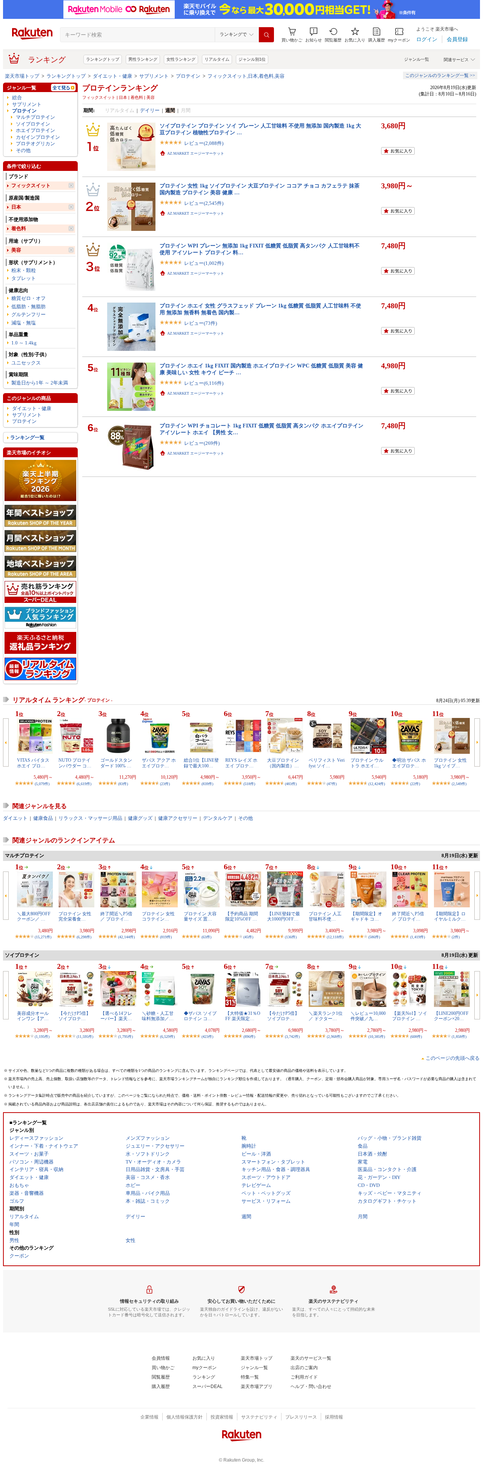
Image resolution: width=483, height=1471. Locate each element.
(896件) (249, 1036)
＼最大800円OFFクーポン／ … (34, 916)
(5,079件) (42, 784)
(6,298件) (84, 937)
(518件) (249, 784)
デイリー (150, 110)
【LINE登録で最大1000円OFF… (283, 916)
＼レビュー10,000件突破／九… (368, 1016)
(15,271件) (43, 937)
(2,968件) (334, 1036)
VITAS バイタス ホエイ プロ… (33, 763)
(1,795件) (125, 1036)
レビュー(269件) (202, 443)
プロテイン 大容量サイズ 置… (200, 916)
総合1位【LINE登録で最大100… (201, 763)
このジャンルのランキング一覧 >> (440, 75)
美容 (16, 250)
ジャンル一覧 (416, 59)
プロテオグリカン (35, 143)
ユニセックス (26, 363)
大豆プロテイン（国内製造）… (283, 763)
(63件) (206, 937)
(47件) (332, 784)
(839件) (207, 784)
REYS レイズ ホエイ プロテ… (241, 763)
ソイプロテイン (33, 124)
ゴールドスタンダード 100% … (116, 763)
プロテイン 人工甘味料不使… (325, 916)
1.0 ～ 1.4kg (24, 343)
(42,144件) (126, 937)
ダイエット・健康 (112, 76)
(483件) (291, 784)
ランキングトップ (102, 59)
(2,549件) (459, 784)
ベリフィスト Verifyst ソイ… (327, 763)
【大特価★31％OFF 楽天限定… (242, 1016)
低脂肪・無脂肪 (28, 306)
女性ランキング (180, 59)
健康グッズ (140, 818)
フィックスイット (31, 185)
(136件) (291, 937)
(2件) (456, 937)
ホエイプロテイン (35, 130)
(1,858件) (459, 1036)
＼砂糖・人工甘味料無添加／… (158, 1016)
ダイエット (15, 818)
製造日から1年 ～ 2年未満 (39, 383)
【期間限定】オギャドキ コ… (366, 916)
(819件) (166, 937)
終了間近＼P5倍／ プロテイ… (116, 916)
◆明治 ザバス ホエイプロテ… (409, 763)
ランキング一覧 (27, 437)
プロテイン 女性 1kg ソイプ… (450, 763)
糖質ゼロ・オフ (28, 298)
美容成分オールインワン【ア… (33, 1016)
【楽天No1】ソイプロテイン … (409, 1016)
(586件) (374, 937)
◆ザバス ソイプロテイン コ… (200, 1016)
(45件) (248, 937)
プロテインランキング (120, 88)
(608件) (416, 1036)
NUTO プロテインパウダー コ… (74, 763)
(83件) (123, 784)
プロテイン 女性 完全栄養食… (74, 916)
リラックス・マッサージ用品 (90, 818)
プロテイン (188, 76)
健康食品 (43, 818)
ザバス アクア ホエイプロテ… (159, 763)
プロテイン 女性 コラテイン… (158, 916)
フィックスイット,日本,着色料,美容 (246, 76)
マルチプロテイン (35, 117)
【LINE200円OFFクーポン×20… (451, 1016)
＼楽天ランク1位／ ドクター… (326, 1016)
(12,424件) (376, 784)
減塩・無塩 (23, 323)
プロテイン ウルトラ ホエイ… (367, 763)
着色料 (18, 228)
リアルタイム (217, 59)
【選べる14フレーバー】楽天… (116, 1016)
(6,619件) (84, 784)
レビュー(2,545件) (203, 203)
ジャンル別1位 (252, 59)
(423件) (207, 1036)
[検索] (266, 34)
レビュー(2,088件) (203, 143)
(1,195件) (42, 1036)
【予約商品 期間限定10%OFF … (241, 916)
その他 (23, 150)
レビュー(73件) (200, 323)
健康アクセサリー (177, 818)
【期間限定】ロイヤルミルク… (450, 916)
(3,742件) (292, 1036)
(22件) (415, 784)
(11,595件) (85, 1036)
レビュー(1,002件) (203, 263)
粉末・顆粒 (23, 270)
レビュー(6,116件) (203, 383)
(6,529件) (167, 1036)
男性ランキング (142, 59)
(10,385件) (376, 1036)
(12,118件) (335, 937)
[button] (313, 35)
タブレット (23, 278)
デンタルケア (217, 818)
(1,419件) (417, 937)
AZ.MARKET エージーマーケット (195, 153)
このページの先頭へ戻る (453, 1058)
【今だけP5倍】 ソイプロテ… (74, 1016)
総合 (17, 97)
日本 (16, 207)
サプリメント (154, 76)
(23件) (165, 784)
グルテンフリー (28, 314)
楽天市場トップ (22, 76)
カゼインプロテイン (38, 137)
